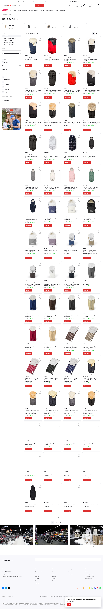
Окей (69, 604)
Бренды (37, 576)
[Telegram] (6, 588)
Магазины (70, 574)
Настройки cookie (64, 596)
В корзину (28, 65)
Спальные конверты (8, 44)
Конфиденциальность (55, 596)
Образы (37, 583)
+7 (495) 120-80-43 (74, 1)
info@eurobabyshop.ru (7, 574)
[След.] (72, 522)
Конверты (5, 35)
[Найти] (72, 5)
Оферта (72, 596)
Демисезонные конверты (10, 38)
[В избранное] (40, 38)
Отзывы (54, 576)
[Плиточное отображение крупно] (90, 33)
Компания (54, 569)
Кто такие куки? (71, 601)
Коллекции (38, 580)
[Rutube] (9, 588)
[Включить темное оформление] (100, 1)
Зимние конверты (8, 40)
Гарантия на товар (89, 576)
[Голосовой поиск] (69, 5)
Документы (54, 580)
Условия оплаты (89, 571)
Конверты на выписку (9, 42)
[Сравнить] (40, 40)
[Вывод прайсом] (99, 33)
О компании (55, 571)
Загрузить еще (62, 517)
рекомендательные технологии (29, 601)
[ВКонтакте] (3, 588)
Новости (54, 574)
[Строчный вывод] (96, 33)
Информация (71, 569)
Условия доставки (89, 574)
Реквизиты (71, 571)
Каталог (37, 569)
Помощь (87, 569)
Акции (36, 574)
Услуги (37, 578)
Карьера (54, 578)
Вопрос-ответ (88, 578)
